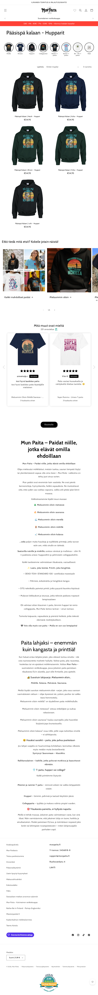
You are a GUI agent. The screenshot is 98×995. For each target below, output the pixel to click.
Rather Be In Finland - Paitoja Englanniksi (23, 908)
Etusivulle (49, 424)
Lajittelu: (40, 67)
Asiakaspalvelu (12, 844)
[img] (27, 371)
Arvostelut (10, 862)
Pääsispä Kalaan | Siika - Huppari (70, 170)
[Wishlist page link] (75, 10)
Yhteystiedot (81, 966)
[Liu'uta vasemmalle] (43, 310)
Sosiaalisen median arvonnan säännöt (22, 896)
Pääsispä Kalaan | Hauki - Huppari (27, 116)
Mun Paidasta (11, 850)
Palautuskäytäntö (13, 868)
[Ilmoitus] (93, 18)
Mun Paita (15, 966)
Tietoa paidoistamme (15, 856)
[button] (5, 10)
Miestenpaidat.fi (13, 914)
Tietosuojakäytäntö (42, 966)
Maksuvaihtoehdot (14, 879)
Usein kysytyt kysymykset (17, 873)
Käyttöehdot (56, 966)
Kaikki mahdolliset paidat (17, 297)
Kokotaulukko (11, 885)
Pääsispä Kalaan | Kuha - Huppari (70, 116)
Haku (8, 891)
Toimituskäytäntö (68, 966)
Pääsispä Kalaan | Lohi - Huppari (27, 223)
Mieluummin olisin (59, 297)
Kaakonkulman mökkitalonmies (19, 920)
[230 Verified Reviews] (49, 993)
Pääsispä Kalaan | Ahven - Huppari (27, 170)
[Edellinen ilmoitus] (5, 18)
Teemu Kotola (12, 925)
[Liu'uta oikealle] (54, 310)
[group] (9, 49)
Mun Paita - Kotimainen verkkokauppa (22, 902)
